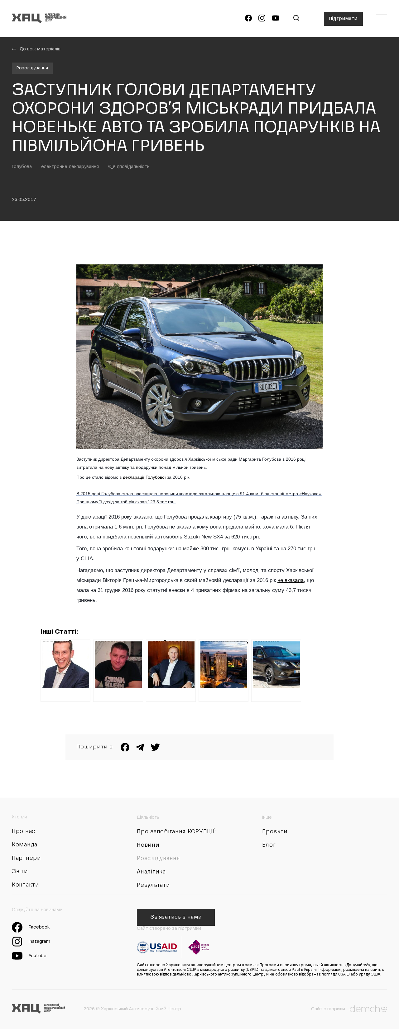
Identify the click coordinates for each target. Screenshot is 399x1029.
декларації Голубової (144, 477)
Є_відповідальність (129, 167)
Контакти (25, 885)
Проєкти (275, 832)
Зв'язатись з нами (176, 917)
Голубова (22, 167)
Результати (153, 885)
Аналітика (151, 872)
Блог (269, 845)
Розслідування (32, 68)
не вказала (290, 580)
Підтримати (343, 18)
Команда (24, 845)
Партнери (26, 858)
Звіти (20, 871)
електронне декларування (70, 167)
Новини (148, 845)
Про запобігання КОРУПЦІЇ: (176, 832)
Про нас (24, 831)
